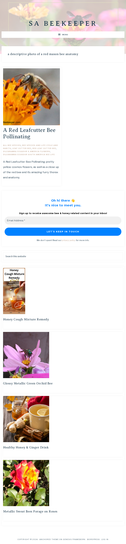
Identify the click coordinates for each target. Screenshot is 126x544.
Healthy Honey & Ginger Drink (26, 447)
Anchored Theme (49, 539)
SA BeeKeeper (63, 23)
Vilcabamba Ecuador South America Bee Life (29, 154)
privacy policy (68, 240)
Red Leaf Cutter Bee (44, 148)
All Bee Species (12, 145)
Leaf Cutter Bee (21, 148)
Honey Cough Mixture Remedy (26, 319)
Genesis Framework (74, 539)
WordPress (93, 539)
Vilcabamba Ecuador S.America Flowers (26, 151)
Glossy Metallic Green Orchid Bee (28, 383)
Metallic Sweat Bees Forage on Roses (30, 511)
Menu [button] (65, 35)
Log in (104, 539)
